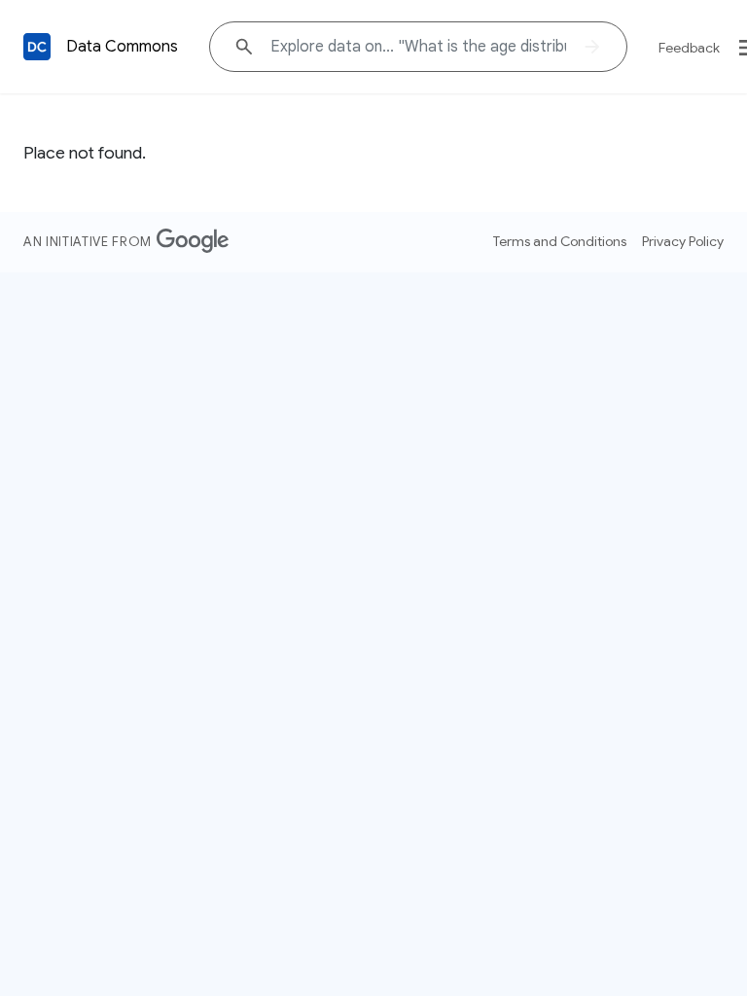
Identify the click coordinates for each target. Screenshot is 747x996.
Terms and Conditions (559, 241)
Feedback (689, 47)
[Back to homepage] (37, 46)
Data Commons (122, 46)
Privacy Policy (683, 241)
